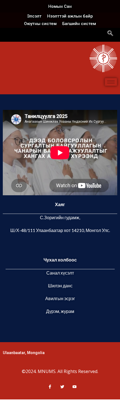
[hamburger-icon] (111, 82)
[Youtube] (72, 386)
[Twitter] (60, 386)
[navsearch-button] (110, 33)
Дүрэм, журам (60, 311)
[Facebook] (48, 386)
